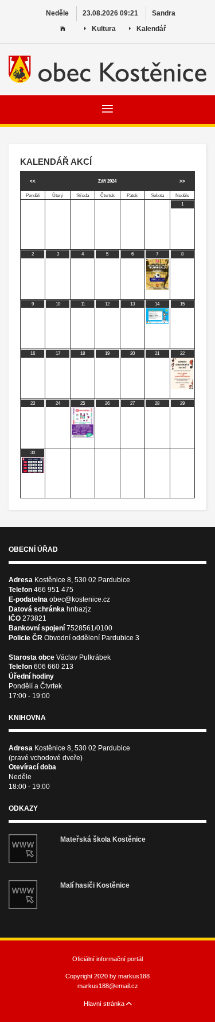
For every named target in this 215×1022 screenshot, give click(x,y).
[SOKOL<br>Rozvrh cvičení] (33, 465)
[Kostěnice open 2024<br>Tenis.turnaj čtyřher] (157, 316)
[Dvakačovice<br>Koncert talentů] (182, 373)
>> (182, 181)
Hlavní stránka (105, 1003)
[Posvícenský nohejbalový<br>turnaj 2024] (157, 274)
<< (33, 181)
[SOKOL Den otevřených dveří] (82, 422)
